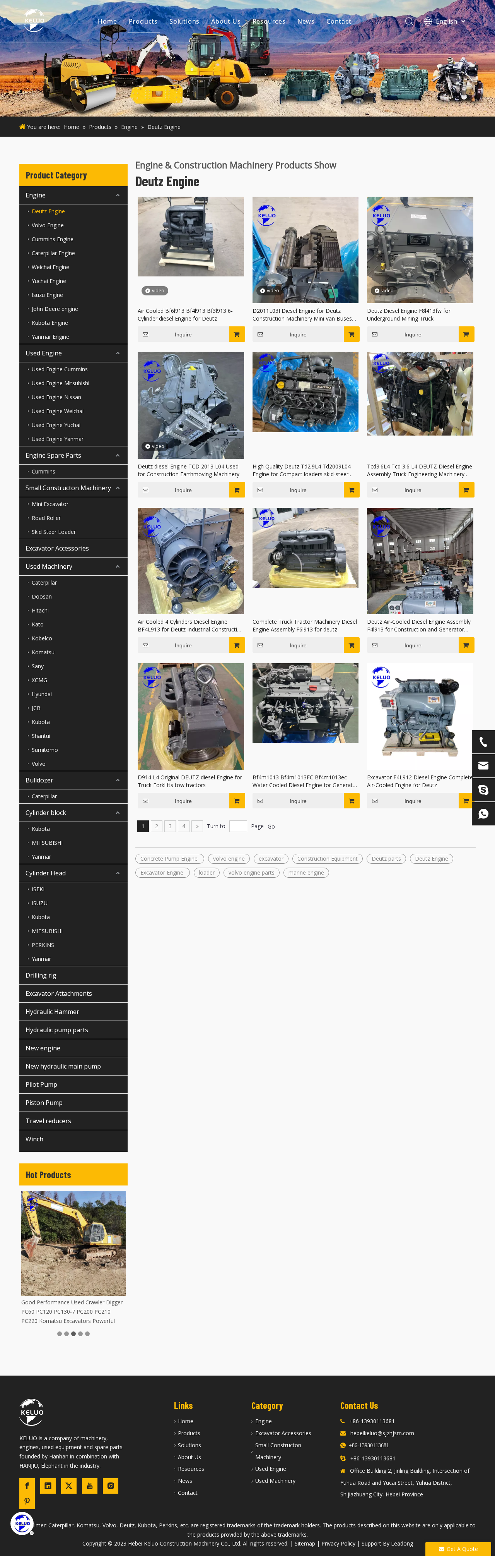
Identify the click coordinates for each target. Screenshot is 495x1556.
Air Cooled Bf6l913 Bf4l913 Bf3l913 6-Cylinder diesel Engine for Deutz (185, 314)
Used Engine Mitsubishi (60, 383)
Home (107, 21)
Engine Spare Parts (53, 455)
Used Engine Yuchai (56, 425)
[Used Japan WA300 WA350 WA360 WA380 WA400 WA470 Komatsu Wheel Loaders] (73, 1243)
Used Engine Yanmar (58, 439)
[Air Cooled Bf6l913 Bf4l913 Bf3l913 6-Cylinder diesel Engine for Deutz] (191, 236)
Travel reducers (48, 1121)
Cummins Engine (52, 239)
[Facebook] (27, 1486)
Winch (34, 1139)
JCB (36, 708)
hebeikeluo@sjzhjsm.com (382, 1433)
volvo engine (229, 858)
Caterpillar (44, 582)
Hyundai (42, 694)
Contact (339, 21)
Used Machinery (49, 566)
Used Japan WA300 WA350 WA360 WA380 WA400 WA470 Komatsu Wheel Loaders (70, 1311)
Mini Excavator (50, 504)
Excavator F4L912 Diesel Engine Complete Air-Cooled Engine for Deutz (420, 781)
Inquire (183, 334)
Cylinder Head (46, 873)
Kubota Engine (50, 322)
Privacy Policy (338, 1543)
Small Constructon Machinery (68, 488)
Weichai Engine (50, 267)
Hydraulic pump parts (57, 1030)
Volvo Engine (48, 225)
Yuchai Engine (49, 281)
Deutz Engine (48, 211)
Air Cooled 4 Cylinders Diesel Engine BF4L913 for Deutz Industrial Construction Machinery (191, 625)
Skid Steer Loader (54, 531)
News (306, 21)
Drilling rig (41, 975)
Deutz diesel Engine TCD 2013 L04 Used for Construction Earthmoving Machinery (188, 470)
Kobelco (42, 638)
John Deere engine (55, 308)
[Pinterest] (27, 1501)
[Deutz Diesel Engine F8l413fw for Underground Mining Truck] (420, 267)
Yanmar (41, 856)
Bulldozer (39, 780)
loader (207, 872)
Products (143, 21)
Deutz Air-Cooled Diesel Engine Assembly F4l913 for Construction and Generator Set (419, 625)
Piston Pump (44, 1102)
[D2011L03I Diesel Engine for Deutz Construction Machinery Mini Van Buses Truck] (306, 267)
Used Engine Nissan (56, 397)
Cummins (43, 471)
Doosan (42, 596)
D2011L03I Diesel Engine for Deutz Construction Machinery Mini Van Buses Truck (302, 315)
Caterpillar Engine (53, 253)
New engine (43, 1048)
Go (271, 826)
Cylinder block (46, 812)
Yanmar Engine (50, 336)
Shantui (41, 735)
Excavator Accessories (57, 548)
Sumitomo (45, 749)
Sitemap (305, 1543)
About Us (226, 21)
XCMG (39, 680)
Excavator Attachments (59, 993)
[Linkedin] (48, 1486)
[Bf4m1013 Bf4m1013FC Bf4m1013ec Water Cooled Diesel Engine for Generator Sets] (306, 702)
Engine (36, 195)
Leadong (402, 1543)
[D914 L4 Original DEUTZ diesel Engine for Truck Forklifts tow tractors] (191, 715)
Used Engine (44, 353)
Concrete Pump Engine (169, 858)
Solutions (184, 21)
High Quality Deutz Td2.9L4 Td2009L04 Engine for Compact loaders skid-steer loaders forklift (302, 470)
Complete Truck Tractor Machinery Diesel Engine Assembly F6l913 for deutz (305, 625)
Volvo (39, 763)
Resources (269, 21)
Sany (38, 666)
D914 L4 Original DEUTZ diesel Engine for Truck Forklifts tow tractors (190, 781)
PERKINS (43, 945)
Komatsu (43, 652)
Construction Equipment (327, 858)
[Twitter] (69, 1486)
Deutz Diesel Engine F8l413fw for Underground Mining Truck (409, 314)
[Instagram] (110, 1486)
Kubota (41, 722)
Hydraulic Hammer (52, 1011)
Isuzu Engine (47, 295)
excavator (271, 858)
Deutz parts (386, 858)
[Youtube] (89, 1486)
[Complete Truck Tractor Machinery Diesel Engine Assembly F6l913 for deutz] (306, 547)
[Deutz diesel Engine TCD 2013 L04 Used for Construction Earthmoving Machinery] (191, 422)
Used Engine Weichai (58, 411)
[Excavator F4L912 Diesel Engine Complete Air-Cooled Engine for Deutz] (420, 715)
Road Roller (46, 518)
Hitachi (40, 610)
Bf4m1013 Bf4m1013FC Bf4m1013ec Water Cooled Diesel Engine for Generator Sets (305, 781)
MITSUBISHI (47, 842)
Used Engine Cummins (60, 369)
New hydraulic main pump (63, 1066)
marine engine (306, 872)
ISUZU (40, 903)
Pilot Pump (41, 1084)
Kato (38, 624)
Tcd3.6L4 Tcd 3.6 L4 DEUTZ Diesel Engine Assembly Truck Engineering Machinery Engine (419, 470)
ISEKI (38, 889)
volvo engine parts (252, 872)
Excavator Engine (162, 872)
